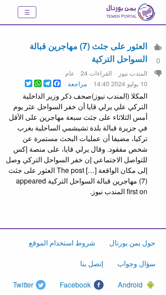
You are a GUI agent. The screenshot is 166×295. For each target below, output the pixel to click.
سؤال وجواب (136, 263)
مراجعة (77, 83)
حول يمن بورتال (132, 243)
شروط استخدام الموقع (62, 243)
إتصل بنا (91, 263)
